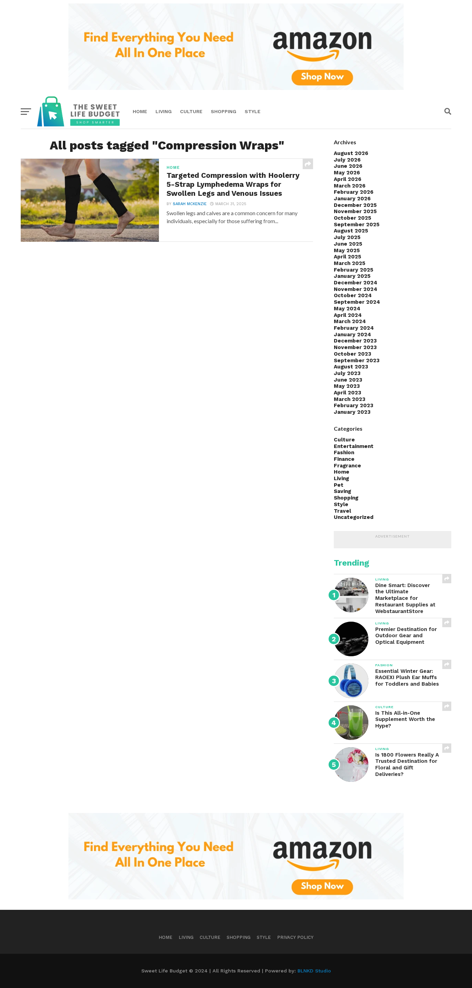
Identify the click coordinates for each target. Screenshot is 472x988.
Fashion (344, 452)
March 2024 (350, 321)
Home (140, 111)
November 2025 (355, 211)
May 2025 (347, 250)
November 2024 (355, 289)
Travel (342, 511)
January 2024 (352, 334)
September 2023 (356, 360)
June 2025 (348, 244)
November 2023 (355, 347)
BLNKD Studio (314, 970)
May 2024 (347, 308)
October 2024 (353, 295)
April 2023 (347, 393)
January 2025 (352, 276)
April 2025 (347, 257)
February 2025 (353, 270)
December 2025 (355, 205)
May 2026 (347, 173)
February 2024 (354, 328)
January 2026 (352, 198)
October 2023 (352, 354)
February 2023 (353, 405)
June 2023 (348, 380)
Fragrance (347, 466)
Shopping (223, 111)
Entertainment (354, 446)
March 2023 (349, 399)
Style (253, 111)
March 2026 (350, 186)
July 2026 (347, 160)
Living (163, 111)
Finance (344, 459)
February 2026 (354, 192)
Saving (342, 491)
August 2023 (351, 367)
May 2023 (347, 386)
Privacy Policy (295, 937)
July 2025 (347, 237)
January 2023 (352, 412)
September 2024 (357, 302)
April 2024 (348, 315)
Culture (191, 111)
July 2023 (347, 373)
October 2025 (352, 218)
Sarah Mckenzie (190, 204)
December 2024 (355, 283)
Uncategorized (354, 517)
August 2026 (351, 153)
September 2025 (356, 224)
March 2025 (349, 263)
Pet (338, 485)
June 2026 (348, 166)
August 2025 (351, 231)
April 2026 (347, 179)
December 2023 (355, 341)
